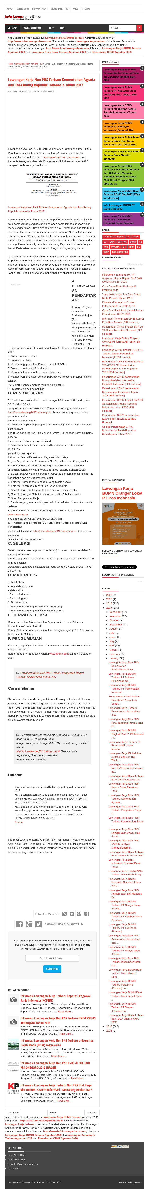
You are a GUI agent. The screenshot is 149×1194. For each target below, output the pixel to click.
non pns (47, 91)
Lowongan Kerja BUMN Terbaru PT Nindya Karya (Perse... (124, 905)
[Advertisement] (38, 120)
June (112, 637)
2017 (109, 607)
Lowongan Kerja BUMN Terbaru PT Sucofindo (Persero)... (122, 928)
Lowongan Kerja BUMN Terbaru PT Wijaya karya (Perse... (124, 950)
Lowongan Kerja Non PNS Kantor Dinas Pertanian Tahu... (124, 787)
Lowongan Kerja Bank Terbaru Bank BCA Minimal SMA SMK (126, 1019)
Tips (62, 28)
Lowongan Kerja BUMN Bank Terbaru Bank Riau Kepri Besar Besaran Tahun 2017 (121, 141)
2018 (109, 603)
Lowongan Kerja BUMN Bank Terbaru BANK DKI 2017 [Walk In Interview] (122, 194)
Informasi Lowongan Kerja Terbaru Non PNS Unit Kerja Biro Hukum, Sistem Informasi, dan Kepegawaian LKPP (56, 1087)
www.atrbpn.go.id (18, 514)
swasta (115, 247)
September (115, 624)
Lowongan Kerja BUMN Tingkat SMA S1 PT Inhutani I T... (126, 734)
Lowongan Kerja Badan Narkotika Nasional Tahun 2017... (125, 882)
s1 (54, 91)
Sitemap (86, 8)
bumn (136, 237)
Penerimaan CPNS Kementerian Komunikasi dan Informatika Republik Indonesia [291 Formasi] (121, 380)
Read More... (65, 1011)
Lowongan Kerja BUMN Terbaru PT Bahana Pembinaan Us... (122, 677)
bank (133, 242)
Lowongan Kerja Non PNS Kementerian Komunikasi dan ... (124, 939)
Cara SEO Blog (16, 1155)
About (10, 8)
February (114, 654)
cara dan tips (120, 252)
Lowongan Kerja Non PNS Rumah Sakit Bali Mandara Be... (125, 894)
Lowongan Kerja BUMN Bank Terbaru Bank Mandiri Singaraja (121, 155)
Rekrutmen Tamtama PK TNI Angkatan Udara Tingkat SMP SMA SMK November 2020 (122, 278)
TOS (67, 8)
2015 (109, 1030)
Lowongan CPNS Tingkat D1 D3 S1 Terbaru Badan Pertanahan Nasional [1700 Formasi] (122, 353)
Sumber (18, 822)
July (111, 632)
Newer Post (13, 1112)
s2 (140, 242)
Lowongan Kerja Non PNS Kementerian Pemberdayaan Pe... (124, 666)
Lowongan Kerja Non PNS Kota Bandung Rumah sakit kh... (126, 723)
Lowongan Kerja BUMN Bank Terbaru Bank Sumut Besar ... (125, 996)
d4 (124, 247)
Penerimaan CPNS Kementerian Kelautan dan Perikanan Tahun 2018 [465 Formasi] (120, 392)
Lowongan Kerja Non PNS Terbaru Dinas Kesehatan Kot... (125, 962)
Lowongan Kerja (31, 28)
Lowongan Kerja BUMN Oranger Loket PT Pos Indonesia (122, 493)
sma (112, 242)
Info (51, 28)
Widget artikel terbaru (135, 264)
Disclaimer (57, 8)
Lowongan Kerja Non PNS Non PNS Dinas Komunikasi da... (126, 768)
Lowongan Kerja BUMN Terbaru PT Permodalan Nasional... (124, 689)
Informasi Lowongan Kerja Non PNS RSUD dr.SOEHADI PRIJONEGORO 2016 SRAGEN (55, 1065)
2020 (109, 599)
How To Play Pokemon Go (23, 1163)
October (114, 620)
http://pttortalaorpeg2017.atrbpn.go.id (29, 412)
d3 (105, 242)
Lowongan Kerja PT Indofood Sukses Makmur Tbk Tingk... (125, 757)
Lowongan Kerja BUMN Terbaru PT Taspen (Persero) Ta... (122, 1007)
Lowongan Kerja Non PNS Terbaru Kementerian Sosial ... (126, 821)
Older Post (92, 1112)
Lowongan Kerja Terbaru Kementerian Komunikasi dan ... (124, 711)
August (113, 628)
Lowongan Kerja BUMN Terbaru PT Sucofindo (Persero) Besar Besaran (119, 219)
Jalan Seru (14, 1168)
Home (13, 28)
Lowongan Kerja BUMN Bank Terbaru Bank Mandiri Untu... (125, 973)
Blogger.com (135, 1182)
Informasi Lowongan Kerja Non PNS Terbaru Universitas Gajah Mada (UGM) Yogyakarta (57, 1042)
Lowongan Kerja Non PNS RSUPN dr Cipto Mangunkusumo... (124, 844)
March (113, 649)
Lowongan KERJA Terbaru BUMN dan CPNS (41, 1182)
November (115, 616)
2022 (109, 594)
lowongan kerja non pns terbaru (62, 157)
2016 (109, 1026)
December (115, 611)
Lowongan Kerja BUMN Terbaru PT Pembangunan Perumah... (125, 916)
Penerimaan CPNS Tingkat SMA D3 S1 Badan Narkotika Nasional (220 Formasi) (122, 330)
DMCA (75, 8)
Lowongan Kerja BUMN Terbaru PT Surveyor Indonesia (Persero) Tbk (118, 127)
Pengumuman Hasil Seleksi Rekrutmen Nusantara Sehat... (124, 700)
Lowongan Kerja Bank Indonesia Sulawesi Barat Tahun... (124, 863)
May (111, 641)
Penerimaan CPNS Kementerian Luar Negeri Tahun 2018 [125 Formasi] (120, 419)
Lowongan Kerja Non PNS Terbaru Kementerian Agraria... (124, 799)
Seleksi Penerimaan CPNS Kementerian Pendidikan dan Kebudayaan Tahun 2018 (119, 430)
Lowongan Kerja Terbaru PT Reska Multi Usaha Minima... (125, 745)
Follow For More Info (47, 913)
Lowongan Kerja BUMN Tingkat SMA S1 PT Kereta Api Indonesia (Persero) (121, 342)
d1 (138, 247)
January (114, 658)
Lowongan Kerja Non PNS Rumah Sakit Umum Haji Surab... (124, 833)
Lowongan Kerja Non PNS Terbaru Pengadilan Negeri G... (125, 810)
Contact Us (23, 8)
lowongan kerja (32, 91)
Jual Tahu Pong (17, 1159)
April (111, 645)
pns (106, 247)
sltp (106, 252)
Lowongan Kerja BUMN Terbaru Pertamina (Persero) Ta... (122, 985)
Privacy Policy (40, 8)
